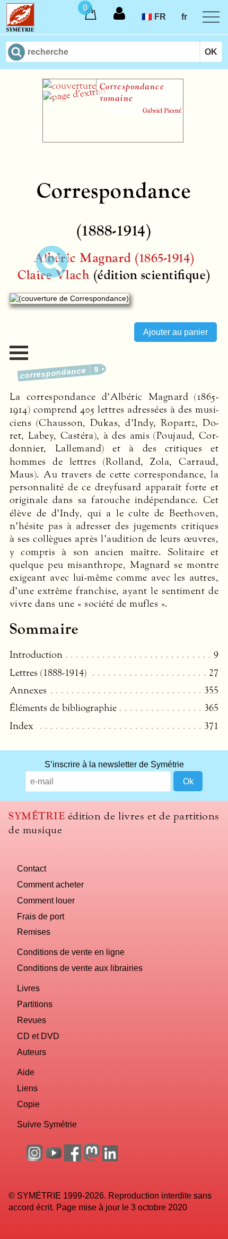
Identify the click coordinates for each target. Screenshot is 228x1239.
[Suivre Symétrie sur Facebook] (72, 1158)
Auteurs (31, 1052)
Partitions (34, 1004)
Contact (31, 868)
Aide (25, 1072)
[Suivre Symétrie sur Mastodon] (91, 1158)
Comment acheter (50, 884)
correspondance (60, 372)
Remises (33, 931)
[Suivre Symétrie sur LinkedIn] (110, 1158)
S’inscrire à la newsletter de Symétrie (114, 764)
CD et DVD (38, 1036)
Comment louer (46, 900)
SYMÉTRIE (36, 816)
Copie (28, 1104)
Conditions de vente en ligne (71, 952)
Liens (27, 1088)
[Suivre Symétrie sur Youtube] (53, 1158)
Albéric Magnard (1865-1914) (114, 258)
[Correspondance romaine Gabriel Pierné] (112, 139)
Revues (31, 1020)
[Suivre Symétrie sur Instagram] (34, 1158)
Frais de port (40, 916)
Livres (28, 988)
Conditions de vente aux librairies (80, 968)
